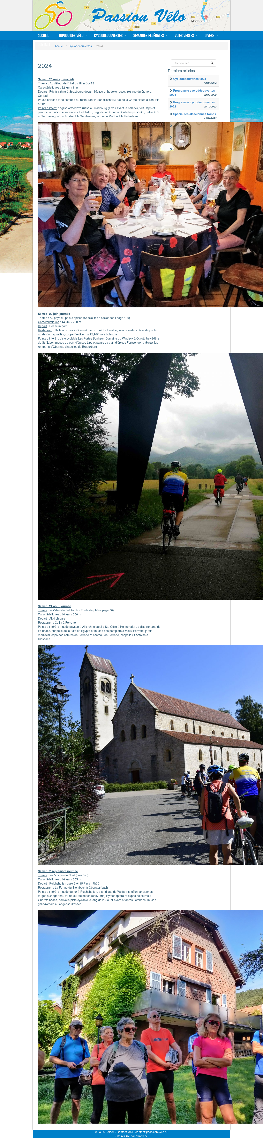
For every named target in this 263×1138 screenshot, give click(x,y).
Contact (44, 44)
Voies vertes (184, 35)
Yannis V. (142, 1136)
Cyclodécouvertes (108, 35)
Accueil (43, 35)
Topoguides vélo (71, 35)
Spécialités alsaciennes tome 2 (195, 114)
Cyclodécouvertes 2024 (189, 79)
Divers (210, 35)
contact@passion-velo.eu (151, 1132)
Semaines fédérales (148, 35)
